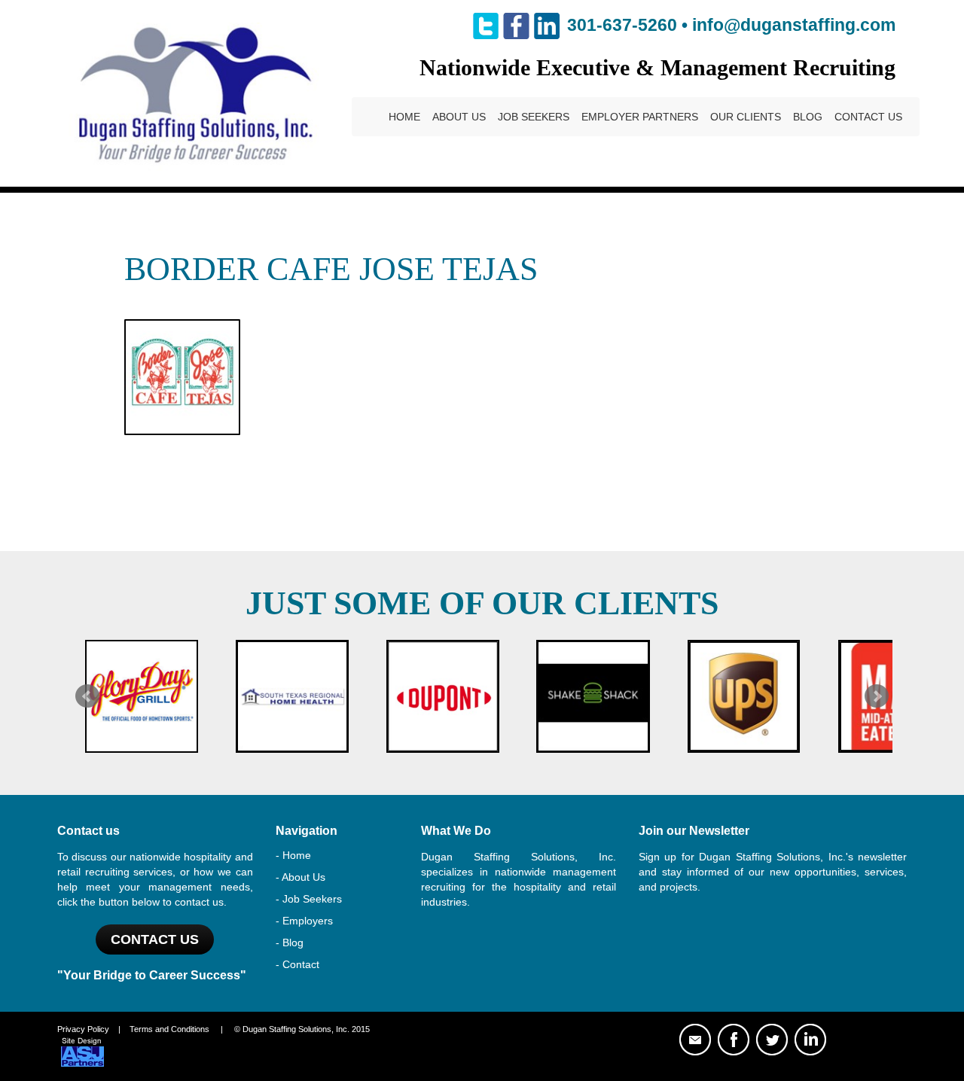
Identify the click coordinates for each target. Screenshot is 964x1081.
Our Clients (745, 117)
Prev (87, 696)
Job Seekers (533, 117)
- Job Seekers (309, 899)
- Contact (297, 964)
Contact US (155, 939)
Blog (807, 117)
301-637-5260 (622, 25)
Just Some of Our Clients (482, 603)
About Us (459, 117)
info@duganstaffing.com (793, 25)
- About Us (300, 877)
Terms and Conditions (169, 1029)
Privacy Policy (83, 1029)
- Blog (290, 942)
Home (404, 117)
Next (877, 696)
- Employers (304, 921)
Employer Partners (639, 117)
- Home (293, 855)
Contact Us (868, 117)
